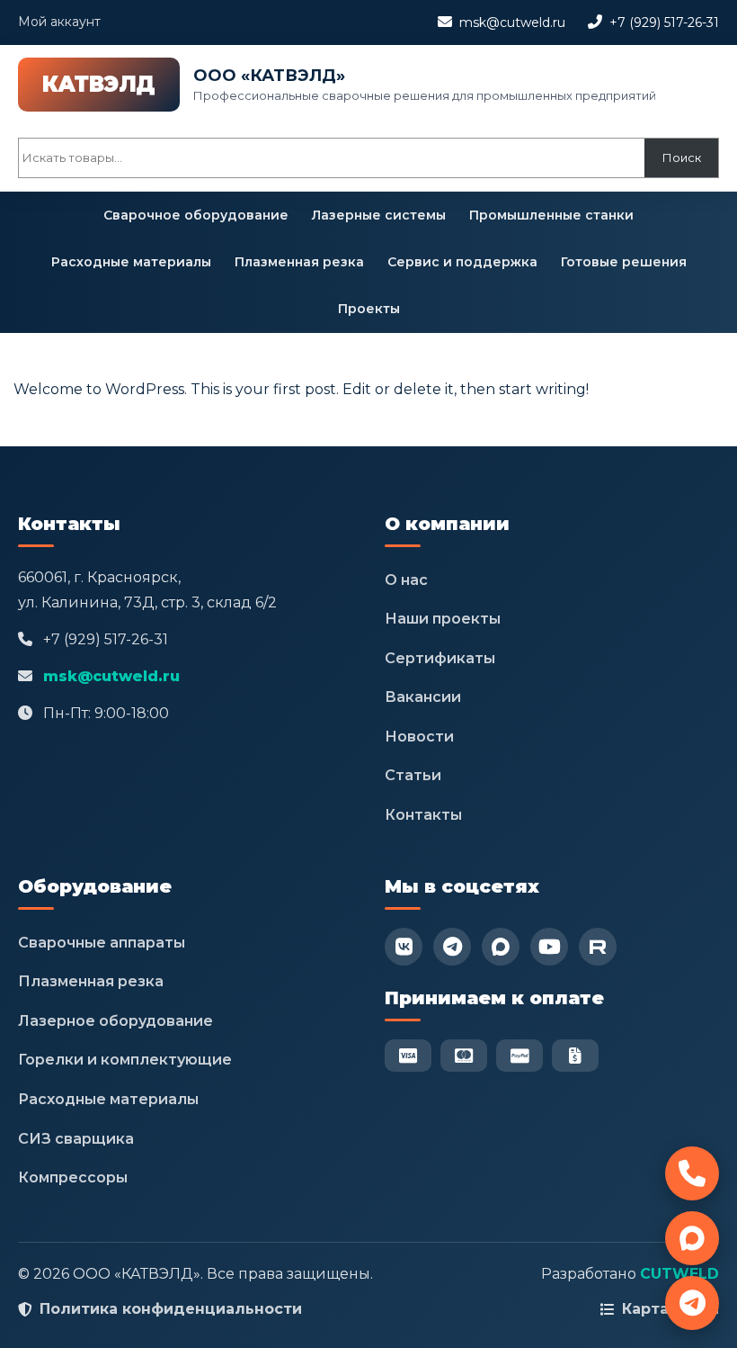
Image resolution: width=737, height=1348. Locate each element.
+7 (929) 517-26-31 (664, 22)
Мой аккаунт (59, 21)
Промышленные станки (551, 215)
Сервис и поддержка (462, 262)
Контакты (423, 814)
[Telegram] (452, 947)
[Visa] (408, 1055)
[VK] (403, 947)
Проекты (369, 309)
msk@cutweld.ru (512, 22)
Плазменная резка (299, 262)
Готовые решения (624, 262)
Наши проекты (443, 618)
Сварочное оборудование (196, 215)
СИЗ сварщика (76, 1138)
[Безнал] (575, 1055)
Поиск (681, 157)
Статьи (413, 775)
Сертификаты (440, 658)
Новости (419, 736)
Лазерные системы (379, 215)
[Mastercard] (463, 1055)
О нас (406, 580)
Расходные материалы (131, 262)
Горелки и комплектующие (125, 1059)
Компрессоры (73, 1177)
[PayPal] (519, 1055)
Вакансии (423, 696)
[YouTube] (549, 947)
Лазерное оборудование (115, 1020)
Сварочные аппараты (101, 942)
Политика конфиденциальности (171, 1308)
